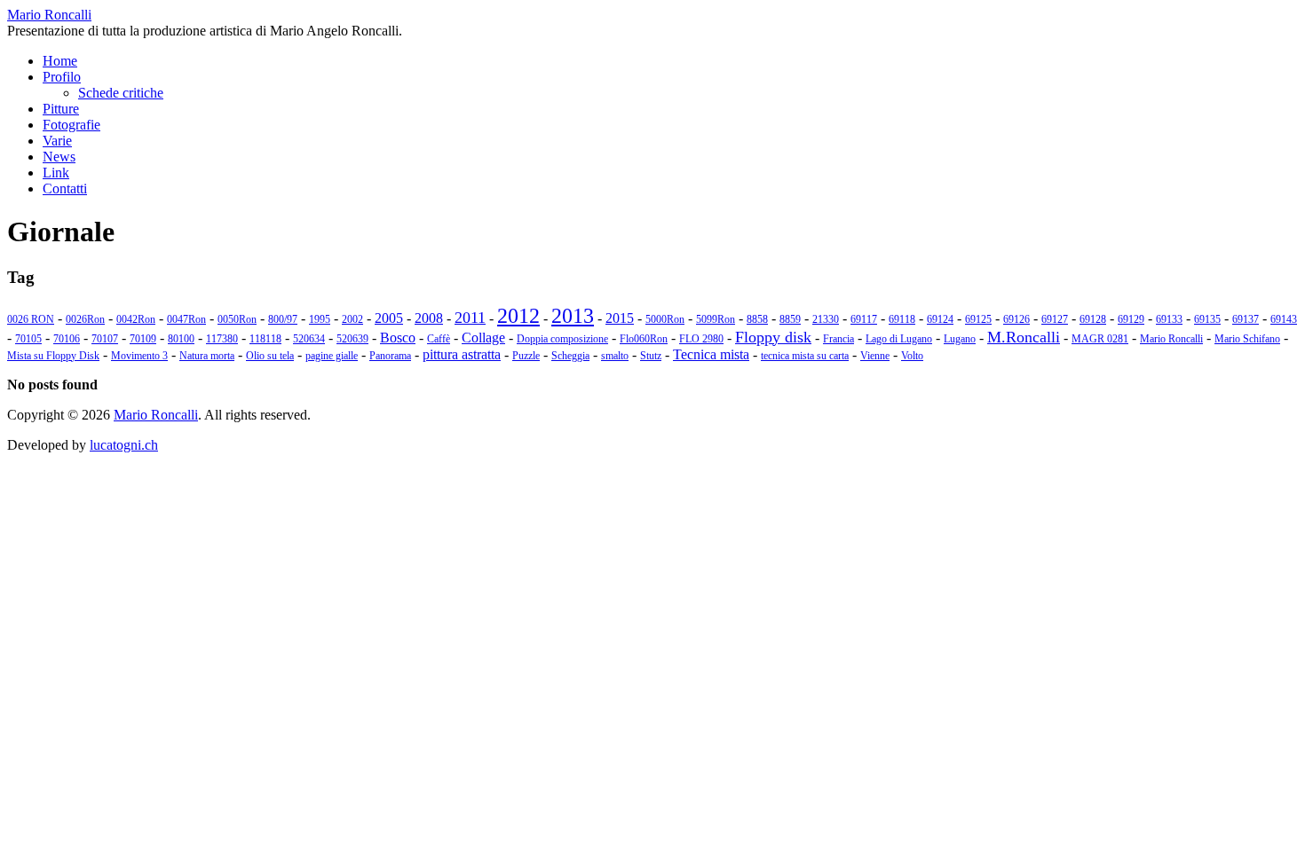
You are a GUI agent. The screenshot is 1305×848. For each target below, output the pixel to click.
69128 (1093, 319)
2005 (389, 318)
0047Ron (186, 319)
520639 (352, 339)
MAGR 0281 (1100, 339)
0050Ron (237, 319)
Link (56, 172)
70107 (104, 339)
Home (60, 60)
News (59, 156)
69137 (1245, 319)
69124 (940, 319)
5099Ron (715, 319)
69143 (1283, 319)
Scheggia (570, 355)
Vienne (875, 355)
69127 (1054, 319)
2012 (518, 315)
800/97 (282, 319)
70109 (143, 339)
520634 (309, 339)
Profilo (62, 76)
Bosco (397, 337)
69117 (863, 319)
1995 (319, 319)
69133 (1169, 319)
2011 (470, 317)
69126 (1016, 319)
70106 (66, 339)
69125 (978, 319)
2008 (429, 318)
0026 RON (30, 319)
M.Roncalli (1023, 337)
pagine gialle (331, 355)
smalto (615, 355)
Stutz (650, 355)
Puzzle (526, 355)
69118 (902, 319)
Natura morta (206, 355)
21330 (825, 319)
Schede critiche (120, 92)
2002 (352, 319)
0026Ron (85, 319)
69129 (1131, 319)
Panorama (390, 355)
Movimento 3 (139, 355)
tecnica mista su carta (805, 355)
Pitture (61, 108)
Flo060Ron (644, 339)
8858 (757, 319)
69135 (1207, 319)
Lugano (960, 339)
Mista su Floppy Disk (53, 355)
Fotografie (71, 124)
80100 (181, 339)
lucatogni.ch (124, 444)
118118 (265, 339)
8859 (790, 319)
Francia (838, 339)
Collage (483, 337)
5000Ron (664, 319)
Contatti (65, 188)
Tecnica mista (711, 354)
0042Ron (135, 319)
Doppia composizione (562, 339)
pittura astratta (462, 354)
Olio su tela (270, 355)
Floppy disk (773, 337)
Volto (912, 355)
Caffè (438, 339)
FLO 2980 (701, 339)
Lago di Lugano (899, 339)
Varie (57, 140)
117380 (222, 339)
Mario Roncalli (1171, 339)
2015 (619, 318)
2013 (572, 315)
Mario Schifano (1247, 339)
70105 (28, 339)
